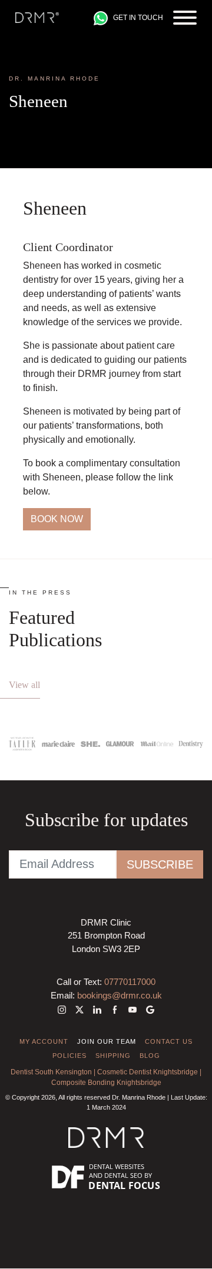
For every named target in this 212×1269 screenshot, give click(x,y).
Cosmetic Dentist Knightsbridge (147, 1072)
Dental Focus (124, 1185)
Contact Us (169, 1041)
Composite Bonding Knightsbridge (106, 1082)
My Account (43, 1041)
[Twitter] (79, 1009)
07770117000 (129, 982)
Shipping (113, 1055)
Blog (150, 1055)
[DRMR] (37, 17)
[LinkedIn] (97, 1009)
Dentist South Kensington (51, 1072)
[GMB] (147, 1009)
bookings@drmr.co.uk (119, 995)
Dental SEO (123, 1175)
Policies (69, 1055)
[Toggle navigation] (185, 18)
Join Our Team (106, 1041)
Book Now (57, 519)
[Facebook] (115, 1009)
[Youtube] (132, 1009)
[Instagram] (64, 1009)
